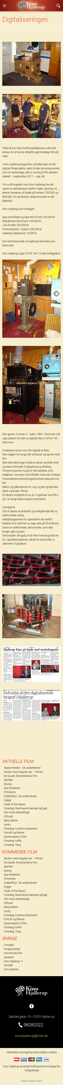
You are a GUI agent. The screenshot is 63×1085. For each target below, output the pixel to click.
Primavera (9, 792)
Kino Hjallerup (22, 4)
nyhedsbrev (13, 1052)
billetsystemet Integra (43, 1066)
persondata (40, 1052)
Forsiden (9, 945)
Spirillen (8, 779)
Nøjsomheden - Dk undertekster (22, 767)
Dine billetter (11, 969)
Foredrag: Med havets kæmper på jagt (25, 808)
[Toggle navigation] (58, 5)
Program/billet (12, 949)
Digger (7, 800)
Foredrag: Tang (12, 844)
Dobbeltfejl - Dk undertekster (20, 796)
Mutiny (8, 784)
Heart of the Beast (14, 804)
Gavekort (9, 957)
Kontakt (8, 965)
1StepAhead (31, 1070)
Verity (7, 824)
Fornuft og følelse (14, 832)
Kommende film (13, 953)
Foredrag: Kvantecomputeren (20, 828)
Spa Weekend (12, 788)
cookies (52, 1052)
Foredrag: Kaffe (13, 840)
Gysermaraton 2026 (15, 836)
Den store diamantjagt (17, 812)
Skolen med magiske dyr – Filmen (23, 771)
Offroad (8, 816)
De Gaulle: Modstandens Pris (20, 775)
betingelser (26, 1052)
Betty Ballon (11, 820)
